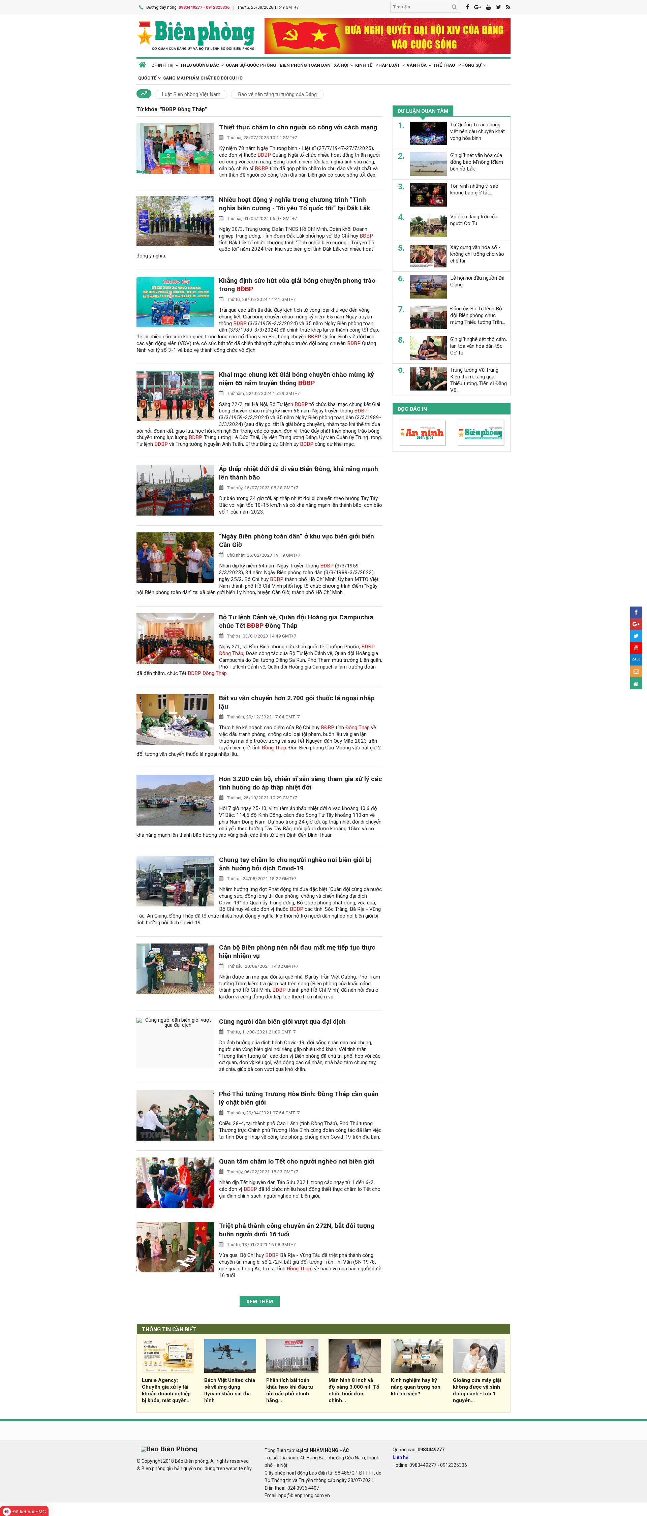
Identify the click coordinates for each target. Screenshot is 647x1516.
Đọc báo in (412, 409)
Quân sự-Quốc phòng (251, 65)
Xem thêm (259, 1302)
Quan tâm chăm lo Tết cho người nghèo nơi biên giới (296, 1161)
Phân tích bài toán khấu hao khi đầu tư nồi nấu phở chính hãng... (289, 1390)
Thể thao (444, 65)
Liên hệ (400, 1457)
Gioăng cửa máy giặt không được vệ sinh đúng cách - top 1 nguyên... (477, 1390)
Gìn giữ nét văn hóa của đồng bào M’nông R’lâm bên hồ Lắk (476, 162)
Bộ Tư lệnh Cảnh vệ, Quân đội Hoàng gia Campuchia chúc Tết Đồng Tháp (296, 621)
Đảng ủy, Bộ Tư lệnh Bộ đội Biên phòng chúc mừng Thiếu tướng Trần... (477, 315)
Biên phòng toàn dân (305, 65)
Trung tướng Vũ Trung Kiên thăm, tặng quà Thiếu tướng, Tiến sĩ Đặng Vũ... (478, 380)
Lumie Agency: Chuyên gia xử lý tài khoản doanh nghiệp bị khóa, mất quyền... (166, 1390)
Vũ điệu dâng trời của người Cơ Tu (473, 220)
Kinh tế (363, 65)
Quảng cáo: (418, 1449)
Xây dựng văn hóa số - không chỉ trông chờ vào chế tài (477, 254)
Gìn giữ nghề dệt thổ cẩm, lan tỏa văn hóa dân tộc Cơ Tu (478, 346)
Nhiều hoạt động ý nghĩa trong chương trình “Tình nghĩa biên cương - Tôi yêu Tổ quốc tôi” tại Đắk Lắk (294, 204)
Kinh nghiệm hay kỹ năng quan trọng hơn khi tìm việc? (415, 1387)
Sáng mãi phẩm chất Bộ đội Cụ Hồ (203, 78)
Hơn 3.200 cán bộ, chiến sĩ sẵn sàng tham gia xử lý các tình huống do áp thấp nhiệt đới (300, 783)
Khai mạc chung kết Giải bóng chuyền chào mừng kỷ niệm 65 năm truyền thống (296, 379)
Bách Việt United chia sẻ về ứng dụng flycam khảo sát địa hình (229, 1390)
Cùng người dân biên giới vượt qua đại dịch (282, 1021)
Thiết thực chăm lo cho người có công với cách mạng (298, 127)
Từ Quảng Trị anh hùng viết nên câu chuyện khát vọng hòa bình (477, 131)
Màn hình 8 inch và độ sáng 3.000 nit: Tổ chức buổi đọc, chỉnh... (354, 1390)
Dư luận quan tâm (423, 111)
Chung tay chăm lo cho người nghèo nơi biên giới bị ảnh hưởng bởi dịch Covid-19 (295, 864)
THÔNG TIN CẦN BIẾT (169, 1329)
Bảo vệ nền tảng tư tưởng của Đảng (277, 94)
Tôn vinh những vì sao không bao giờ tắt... (474, 189)
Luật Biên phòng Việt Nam (191, 94)
